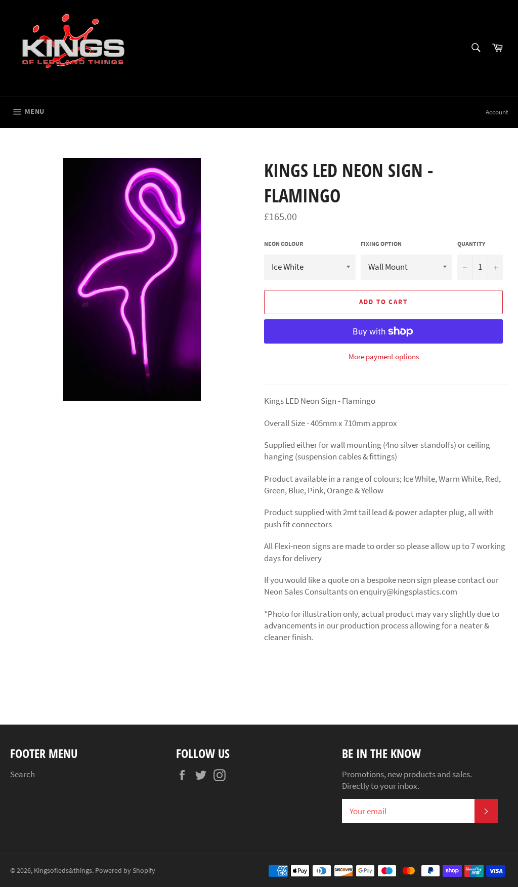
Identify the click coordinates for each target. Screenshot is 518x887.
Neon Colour (283, 243)
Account (497, 112)
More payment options (384, 356)
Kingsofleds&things (63, 870)
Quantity (471, 243)
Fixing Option (381, 243)
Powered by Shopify (125, 870)
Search (22, 774)
